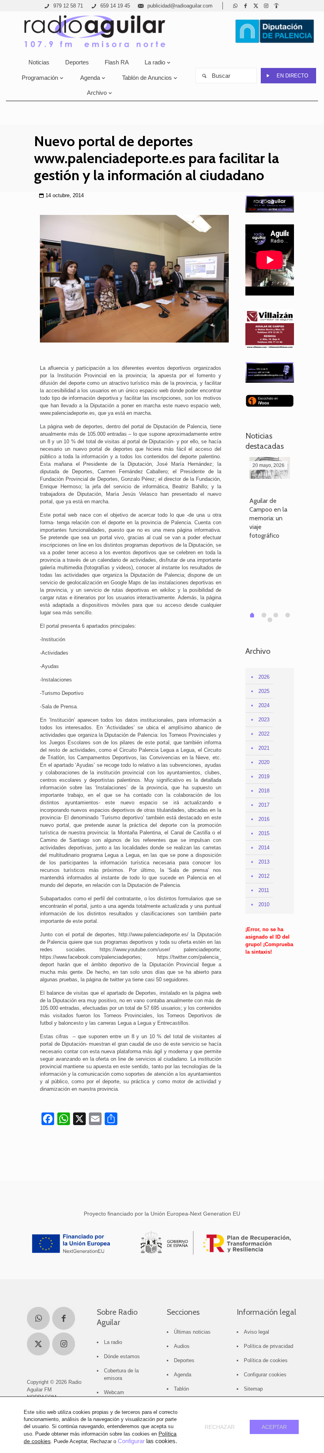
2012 (263, 876)
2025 (263, 691)
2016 (263, 819)
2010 (263, 904)
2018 (263, 791)
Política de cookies (266, 1360)
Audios (182, 1346)
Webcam (114, 1392)
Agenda (182, 1375)
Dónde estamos (122, 1356)
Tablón (181, 1389)
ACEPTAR (274, 1427)
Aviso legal (256, 1332)
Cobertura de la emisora (121, 1374)
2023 (263, 720)
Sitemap (253, 1389)
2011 (263, 890)
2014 (263, 848)
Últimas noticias (192, 1332)
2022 (263, 734)
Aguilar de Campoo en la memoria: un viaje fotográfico (268, 518)
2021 (263, 748)
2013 (263, 862)
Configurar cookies (265, 1375)
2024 (263, 705)
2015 (263, 833)
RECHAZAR (220, 1427)
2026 (263, 677)
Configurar (131, 1441)
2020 (263, 762)
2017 (263, 805)
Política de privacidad (268, 1346)
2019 (263, 776)
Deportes (184, 1360)
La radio (113, 1342)
